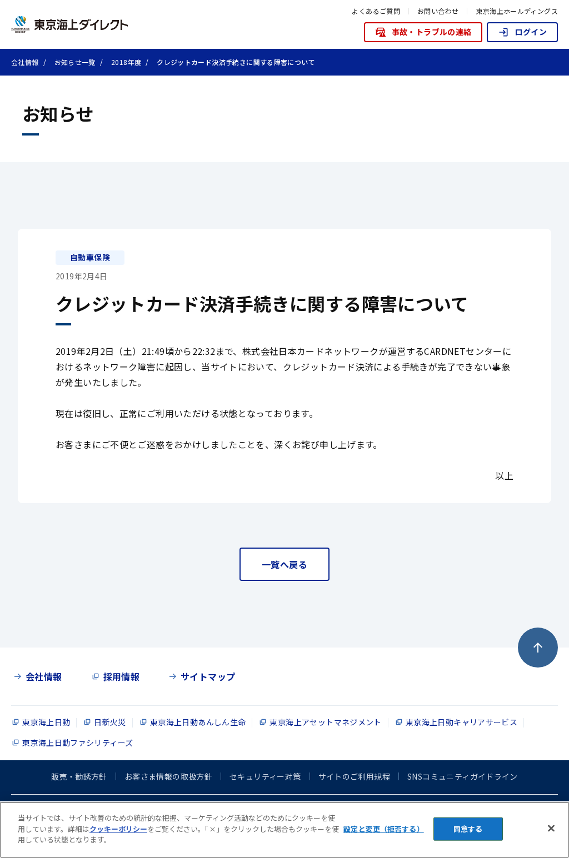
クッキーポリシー (118, 829)
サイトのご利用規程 (354, 776)
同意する (468, 829)
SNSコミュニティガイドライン (462, 776)
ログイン (531, 31)
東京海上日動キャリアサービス (461, 721)
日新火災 (110, 721)
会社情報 (44, 676)
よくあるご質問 (376, 11)
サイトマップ (208, 676)
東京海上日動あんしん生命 (198, 721)
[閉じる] (551, 828)
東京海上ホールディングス (517, 11)
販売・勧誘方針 (79, 776)
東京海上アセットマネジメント (325, 721)
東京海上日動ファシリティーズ (77, 742)
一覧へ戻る (284, 564)
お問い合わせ (437, 11)
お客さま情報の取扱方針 (168, 776)
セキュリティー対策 (265, 776)
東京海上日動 (46, 721)
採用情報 (121, 676)
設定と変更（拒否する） (383, 829)
